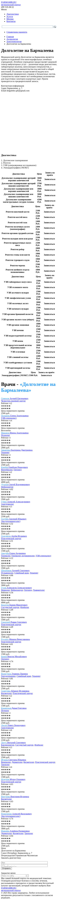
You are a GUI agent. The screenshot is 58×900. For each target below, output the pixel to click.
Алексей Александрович (15, 502)
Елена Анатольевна (14, 416)
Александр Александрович (16, 588)
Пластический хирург (11, 538)
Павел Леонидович (13, 725)
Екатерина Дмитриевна (17, 450)
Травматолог (39, 590)
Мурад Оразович (13, 779)
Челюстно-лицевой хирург (13, 401)
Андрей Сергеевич (15, 570)
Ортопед (18, 470)
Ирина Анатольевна (14, 433)
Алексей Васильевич (16, 814)
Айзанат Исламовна (15, 691)
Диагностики (12, 14)
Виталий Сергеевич (13, 742)
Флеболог (24, 607)
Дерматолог (17, 762)
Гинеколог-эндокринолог (23, 556)
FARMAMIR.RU (11, 3)
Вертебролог (7, 470)
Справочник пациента (16, 32)
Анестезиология (13, 41)
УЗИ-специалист (9, 418)
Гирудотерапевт (8, 676)
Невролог (5, 590)
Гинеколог (5, 556)
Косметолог (6, 693)
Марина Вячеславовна (15, 639)
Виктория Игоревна (15, 796)
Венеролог (6, 762)
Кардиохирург (7, 745)
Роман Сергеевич (14, 622)
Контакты (11, 21)
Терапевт (5, 452)
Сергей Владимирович (15, 484)
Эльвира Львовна (14, 674)
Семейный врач (21, 573)
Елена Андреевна (13, 553)
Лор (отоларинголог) (10, 521)
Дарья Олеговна (13, 708)
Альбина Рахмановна (15, 831)
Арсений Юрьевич (13, 519)
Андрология (12, 39)
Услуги (9, 16)
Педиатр (5, 710)
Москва (9, 19)
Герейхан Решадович (14, 467)
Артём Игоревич (14, 536)
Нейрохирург (7, 487)
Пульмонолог (7, 573)
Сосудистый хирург (10, 607)
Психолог (5, 435)
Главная (10, 36)
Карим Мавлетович (14, 605)
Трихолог (5, 764)
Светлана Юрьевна (13, 760)
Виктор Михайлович (14, 656)
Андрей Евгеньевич (14, 398)
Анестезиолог (7, 504)
